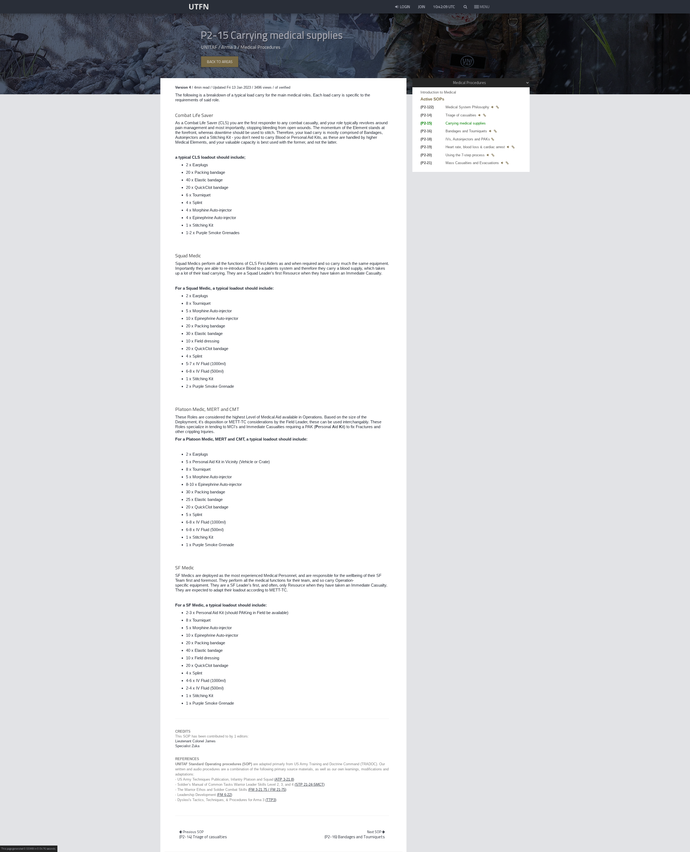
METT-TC (237, 422)
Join (421, 6)
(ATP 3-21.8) (284, 779)
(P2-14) (203, 837)
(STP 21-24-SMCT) (310, 784)
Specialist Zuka (187, 746)
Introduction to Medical (438, 92)
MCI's (232, 426)
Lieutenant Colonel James (195, 741)
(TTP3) (270, 800)
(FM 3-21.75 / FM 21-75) (267, 790)
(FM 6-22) (224, 795)
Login (404, 6)
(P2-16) (355, 837)
